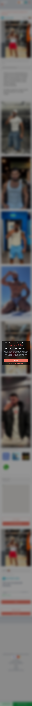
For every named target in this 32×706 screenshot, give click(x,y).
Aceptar (16, 360)
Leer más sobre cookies (16, 363)
